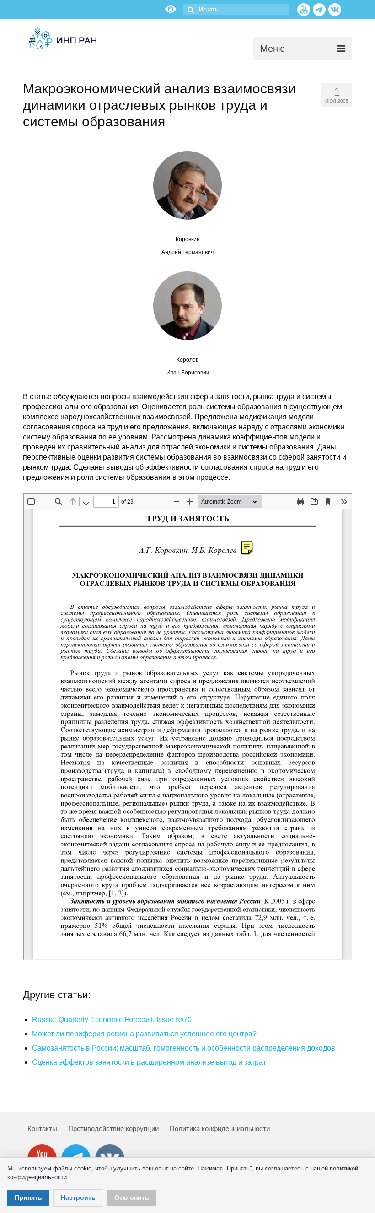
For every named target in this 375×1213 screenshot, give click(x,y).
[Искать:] (236, 9)
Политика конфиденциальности (220, 1128)
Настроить (78, 1197)
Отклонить (131, 1197)
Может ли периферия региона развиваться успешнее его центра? (144, 1034)
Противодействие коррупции (113, 1128)
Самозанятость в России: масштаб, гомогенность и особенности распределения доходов (183, 1048)
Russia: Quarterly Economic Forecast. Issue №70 (112, 1019)
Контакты (42, 1128)
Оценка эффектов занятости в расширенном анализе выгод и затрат (149, 1062)
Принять (28, 1197)
